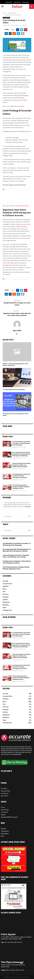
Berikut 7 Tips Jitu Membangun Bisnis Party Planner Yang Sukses (15, 364)
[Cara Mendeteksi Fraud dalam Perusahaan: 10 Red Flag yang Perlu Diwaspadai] (7, 444)
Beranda (3, 828)
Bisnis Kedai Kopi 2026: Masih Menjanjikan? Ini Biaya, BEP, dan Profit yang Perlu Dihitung (21, 454)
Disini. (24, 185)
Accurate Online (9, 263)
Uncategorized (6, 17)
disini (12, 272)
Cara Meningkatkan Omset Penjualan (14, 389)
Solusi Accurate (17, 8)
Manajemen (6, 602)
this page (27, 506)
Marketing (6, 605)
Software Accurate (20, 224)
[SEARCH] (29, 516)
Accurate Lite (5, 793)
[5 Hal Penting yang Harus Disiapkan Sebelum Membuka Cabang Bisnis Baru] (7, 487)
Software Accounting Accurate (19, 206)
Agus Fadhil (7, 25)
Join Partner (4, 812)
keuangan (6, 597)
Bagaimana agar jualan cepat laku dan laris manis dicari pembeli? (17, 314)
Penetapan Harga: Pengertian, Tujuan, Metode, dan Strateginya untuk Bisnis (21, 475)
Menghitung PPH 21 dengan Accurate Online (17, 304)
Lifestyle (5, 599)
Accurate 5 (4, 788)
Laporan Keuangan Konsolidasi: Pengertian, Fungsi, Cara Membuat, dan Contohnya (21, 465)
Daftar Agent (25, 2)
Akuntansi (6, 586)
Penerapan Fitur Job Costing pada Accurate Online (15, 414)
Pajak (4, 607)
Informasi (6, 594)
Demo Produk (5, 809)
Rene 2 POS (4, 796)
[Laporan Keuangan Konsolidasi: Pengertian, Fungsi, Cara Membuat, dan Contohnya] (7, 465)
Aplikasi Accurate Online (17, 106)
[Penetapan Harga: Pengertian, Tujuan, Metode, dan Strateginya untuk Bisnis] (7, 476)
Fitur (4, 591)
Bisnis (4, 589)
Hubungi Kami (17, 2)
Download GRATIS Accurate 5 (9, 817)
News (2, 836)
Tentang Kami (8, 2)
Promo (3, 807)
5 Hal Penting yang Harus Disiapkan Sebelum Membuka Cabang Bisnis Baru (20, 486)
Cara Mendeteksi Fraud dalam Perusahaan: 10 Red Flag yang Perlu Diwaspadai (21, 443)
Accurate (5, 581)
